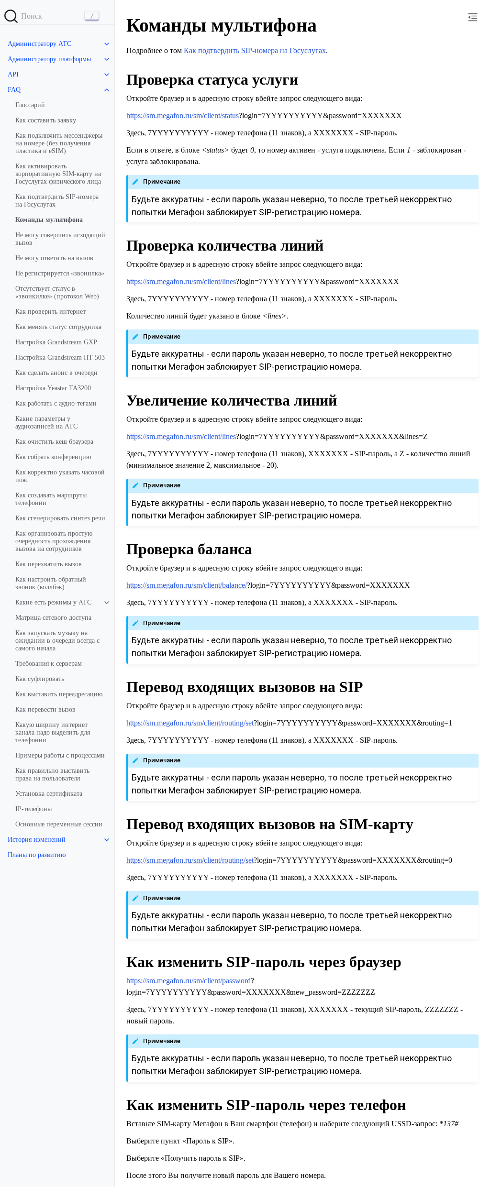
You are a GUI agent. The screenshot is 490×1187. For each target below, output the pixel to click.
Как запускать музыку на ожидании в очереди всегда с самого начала (57, 640)
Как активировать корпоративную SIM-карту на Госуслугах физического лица (58, 174)
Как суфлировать (39, 678)
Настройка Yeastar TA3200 (53, 388)
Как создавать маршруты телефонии (51, 499)
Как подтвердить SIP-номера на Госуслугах (57, 200)
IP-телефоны (33, 809)
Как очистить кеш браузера (54, 441)
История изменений (37, 839)
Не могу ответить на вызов (54, 258)
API (13, 74)
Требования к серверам (48, 663)
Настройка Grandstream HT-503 (60, 357)
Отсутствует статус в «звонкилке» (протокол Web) (57, 292)
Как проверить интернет (50, 311)
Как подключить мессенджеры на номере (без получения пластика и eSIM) (58, 143)
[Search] (57, 16)
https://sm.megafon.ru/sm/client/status (182, 115)
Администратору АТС (39, 43)
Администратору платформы (49, 59)
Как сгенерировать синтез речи (60, 518)
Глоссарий (30, 105)
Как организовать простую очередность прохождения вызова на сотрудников (53, 541)
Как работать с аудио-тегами (56, 403)
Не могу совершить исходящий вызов (60, 238)
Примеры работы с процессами (60, 755)
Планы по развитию (37, 854)
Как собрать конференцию (53, 457)
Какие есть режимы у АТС (53, 602)
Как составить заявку (45, 120)
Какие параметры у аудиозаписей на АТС (46, 422)
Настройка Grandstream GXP (56, 342)
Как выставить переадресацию (58, 694)
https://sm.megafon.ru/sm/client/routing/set (190, 723)
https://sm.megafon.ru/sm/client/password (188, 981)
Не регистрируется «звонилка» (59, 273)
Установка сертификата (48, 793)
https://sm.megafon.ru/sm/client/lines (181, 281)
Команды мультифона (49, 219)
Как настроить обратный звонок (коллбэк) (50, 583)
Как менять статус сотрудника (58, 326)
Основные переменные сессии (58, 824)
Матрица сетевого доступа (53, 617)
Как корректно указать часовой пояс (60, 476)
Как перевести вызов (45, 709)
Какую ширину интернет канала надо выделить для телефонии (52, 732)
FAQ (14, 89)
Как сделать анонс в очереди (56, 372)
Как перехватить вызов (48, 564)
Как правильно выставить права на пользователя (52, 774)
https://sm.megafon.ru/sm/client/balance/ (186, 585)
